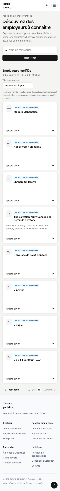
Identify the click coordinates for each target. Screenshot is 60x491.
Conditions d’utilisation (43, 460)
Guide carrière (10, 457)
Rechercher (30, 57)
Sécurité (36, 465)
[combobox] (32, 49)
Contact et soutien (12, 462)
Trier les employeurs (11, 80)
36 (39, 389)
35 (33, 389)
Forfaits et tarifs (40, 433)
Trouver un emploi (12, 428)
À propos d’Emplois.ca (14, 452)
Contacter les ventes (42, 438)
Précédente (13, 389)
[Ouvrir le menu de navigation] (54, 5)
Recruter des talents (42, 428)
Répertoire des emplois (14, 433)
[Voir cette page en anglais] (47, 5)
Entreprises (8, 438)
